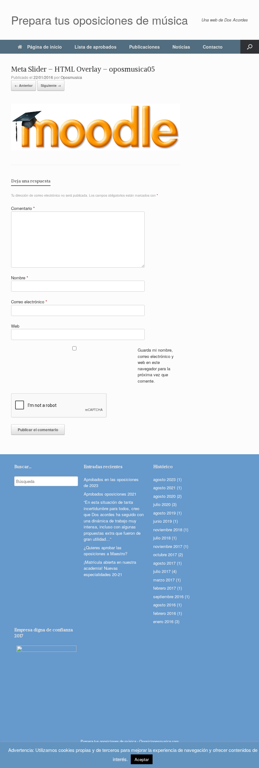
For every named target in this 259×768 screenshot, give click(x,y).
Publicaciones (144, 47)
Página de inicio (44, 47)
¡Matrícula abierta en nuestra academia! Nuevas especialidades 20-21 (110, 568)
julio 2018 (162, 538)
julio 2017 (162, 571)
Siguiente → (51, 85)
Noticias (181, 47)
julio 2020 (162, 504)
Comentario (23, 208)
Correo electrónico (29, 302)
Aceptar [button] (142, 759)
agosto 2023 (164, 479)
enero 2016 (163, 621)
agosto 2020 (164, 496)
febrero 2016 (164, 613)
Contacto (213, 47)
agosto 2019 (164, 513)
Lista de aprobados (96, 47)
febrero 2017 (164, 588)
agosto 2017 (164, 563)
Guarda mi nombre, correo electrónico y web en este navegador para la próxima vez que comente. (156, 365)
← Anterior (24, 85)
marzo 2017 (164, 580)
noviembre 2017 (167, 546)
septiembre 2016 (168, 596)
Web (15, 326)
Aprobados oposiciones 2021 (110, 494)
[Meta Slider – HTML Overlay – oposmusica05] (95, 148)
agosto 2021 (164, 488)
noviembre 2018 (167, 530)
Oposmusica (71, 77)
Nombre (19, 278)
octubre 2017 (165, 554)
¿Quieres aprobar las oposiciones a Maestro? (105, 551)
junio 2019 (162, 521)
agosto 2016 (164, 605)
